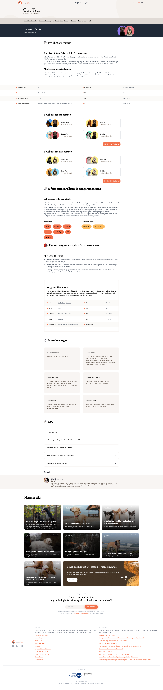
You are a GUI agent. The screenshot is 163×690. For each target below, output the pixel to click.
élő (68, 232)
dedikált (67, 226)
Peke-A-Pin (38, 641)
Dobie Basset (39, 657)
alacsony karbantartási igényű (46, 103)
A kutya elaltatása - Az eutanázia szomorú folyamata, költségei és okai (121, 638)
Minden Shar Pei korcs (111, 144)
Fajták (86, 3)
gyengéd (57, 226)
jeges (59, 308)
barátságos (58, 232)
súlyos (70, 324)
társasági (48, 237)
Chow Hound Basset (41, 651)
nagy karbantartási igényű (64, 103)
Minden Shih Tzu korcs (111, 181)
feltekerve (60, 319)
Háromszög (61, 314)
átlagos (125, 87)
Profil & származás (30, 21)
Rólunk (61, 683)
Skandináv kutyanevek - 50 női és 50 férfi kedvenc (115, 654)
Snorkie (37, 646)
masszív (60, 324)
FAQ (90, 21)
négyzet (65, 324)
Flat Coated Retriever (41, 635)
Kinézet (73, 21)
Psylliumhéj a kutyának (106, 651)
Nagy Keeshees (40, 643)
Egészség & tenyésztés (60, 21)
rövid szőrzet (61, 303)
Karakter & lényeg (45, 21)
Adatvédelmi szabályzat (95, 683)
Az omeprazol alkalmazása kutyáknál (111, 649)
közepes (68, 303)
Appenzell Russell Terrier (43, 649)
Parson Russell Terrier (42, 654)
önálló (47, 226)
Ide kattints (72, 580)
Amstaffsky (38, 638)
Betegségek (82, 21)
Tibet (43, 93)
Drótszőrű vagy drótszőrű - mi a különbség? (113, 641)
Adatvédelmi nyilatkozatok (81, 613)
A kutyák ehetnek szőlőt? (107, 635)
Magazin (78, 3)
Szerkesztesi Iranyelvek (71, 683)
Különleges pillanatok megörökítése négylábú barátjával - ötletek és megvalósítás (125, 660)
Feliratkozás (91, 607)
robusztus (75, 324)
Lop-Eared (68, 314)
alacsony (131, 87)
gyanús (48, 232)
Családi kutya (99, 226)
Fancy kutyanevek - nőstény (108, 643)
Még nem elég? (81, 594)
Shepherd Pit (39, 660)
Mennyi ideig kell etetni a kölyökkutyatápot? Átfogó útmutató (118, 657)
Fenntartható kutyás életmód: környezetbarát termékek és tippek (120, 646)
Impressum (83, 683)
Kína (39, 93)
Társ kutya (86, 226)
